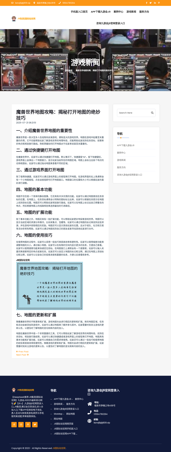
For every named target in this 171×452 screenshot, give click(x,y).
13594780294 (68, 3)
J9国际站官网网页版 (63, 423)
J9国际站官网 (58, 448)
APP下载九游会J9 (100, 11)
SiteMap (58, 413)
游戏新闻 (131, 11)
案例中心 (118, 11)
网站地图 (70, 413)
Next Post (21, 354)
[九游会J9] (25, 18)
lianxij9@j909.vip (22, 3)
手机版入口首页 (79, 11)
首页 (60, 70)
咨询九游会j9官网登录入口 (110, 23)
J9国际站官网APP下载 (64, 433)
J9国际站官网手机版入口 (66, 428)
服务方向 (144, 11)
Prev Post (23, 351)
